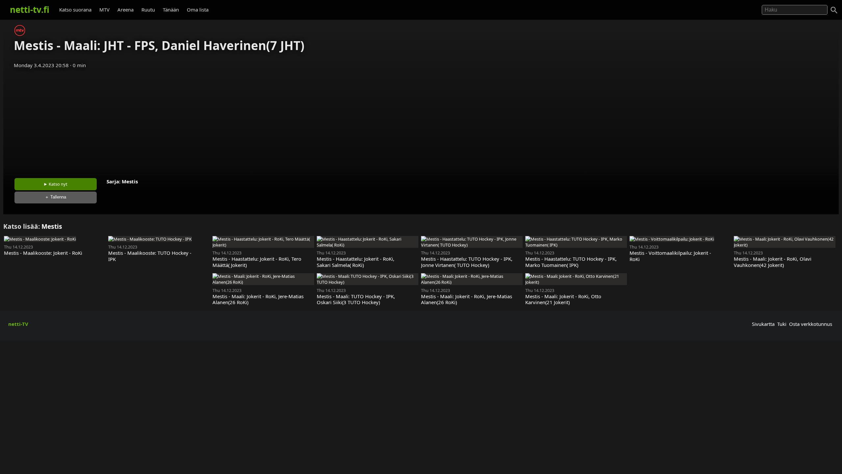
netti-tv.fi (29, 9)
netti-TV (18, 324)
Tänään (171, 9)
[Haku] (834, 10)
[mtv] (20, 34)
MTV (104, 9)
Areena (125, 9)
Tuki (781, 324)
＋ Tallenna (55, 197)
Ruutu (148, 9)
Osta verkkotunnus (810, 324)
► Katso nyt (55, 184)
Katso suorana (75, 9)
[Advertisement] (421, 121)
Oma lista (198, 9)
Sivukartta (763, 324)
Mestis (130, 181)
